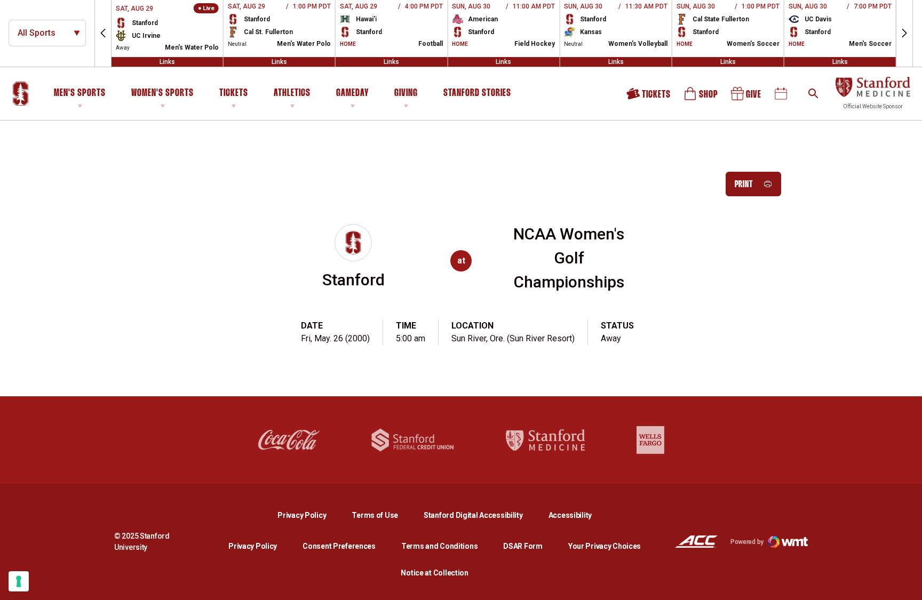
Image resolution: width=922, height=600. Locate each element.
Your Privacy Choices (604, 546)
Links (167, 62)
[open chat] (906, 584)
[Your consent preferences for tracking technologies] (19, 581)
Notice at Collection (434, 573)
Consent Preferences (339, 546)
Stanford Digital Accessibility (482, 514)
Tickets (233, 93)
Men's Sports (80, 93)
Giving (406, 93)
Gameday (352, 93)
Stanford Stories (477, 95)
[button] (103, 33)
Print (744, 184)
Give (747, 97)
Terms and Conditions (439, 546)
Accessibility (570, 514)
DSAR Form (522, 546)
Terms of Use (375, 515)
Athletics (292, 93)
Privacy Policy (310, 514)
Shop (701, 97)
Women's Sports (162, 93)
